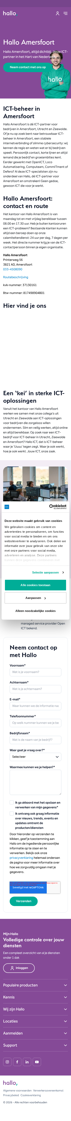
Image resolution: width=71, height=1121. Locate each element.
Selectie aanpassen (45, 572)
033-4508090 (12, 269)
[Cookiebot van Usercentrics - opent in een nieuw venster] (50, 506)
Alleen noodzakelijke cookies (35, 610)
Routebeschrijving (15, 277)
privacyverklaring (21, 857)
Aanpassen (33, 598)
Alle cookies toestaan (35, 585)
